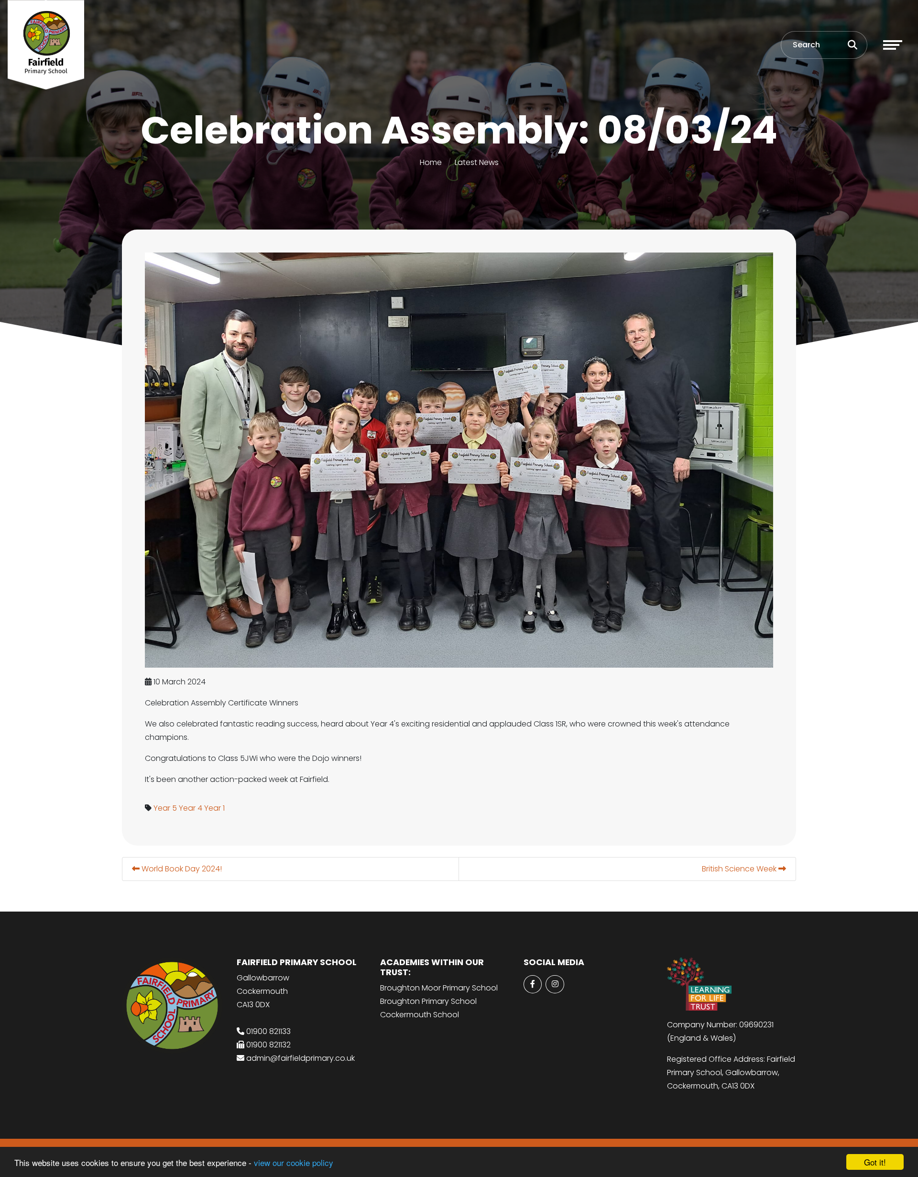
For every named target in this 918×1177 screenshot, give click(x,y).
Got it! (875, 1162)
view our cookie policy (293, 1162)
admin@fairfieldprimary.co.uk (300, 1058)
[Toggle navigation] (893, 45)
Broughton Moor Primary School (439, 987)
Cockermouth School (419, 1014)
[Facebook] (533, 984)
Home (431, 162)
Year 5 (165, 808)
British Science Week (740, 868)
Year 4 (190, 808)
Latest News (477, 162)
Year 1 (214, 808)
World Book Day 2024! (181, 868)
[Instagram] (555, 984)
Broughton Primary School (428, 1001)
